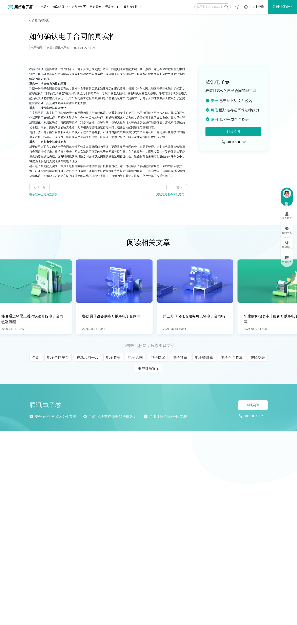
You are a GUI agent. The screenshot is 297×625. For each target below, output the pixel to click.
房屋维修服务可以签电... (171, 194)
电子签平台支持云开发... (44, 194)
